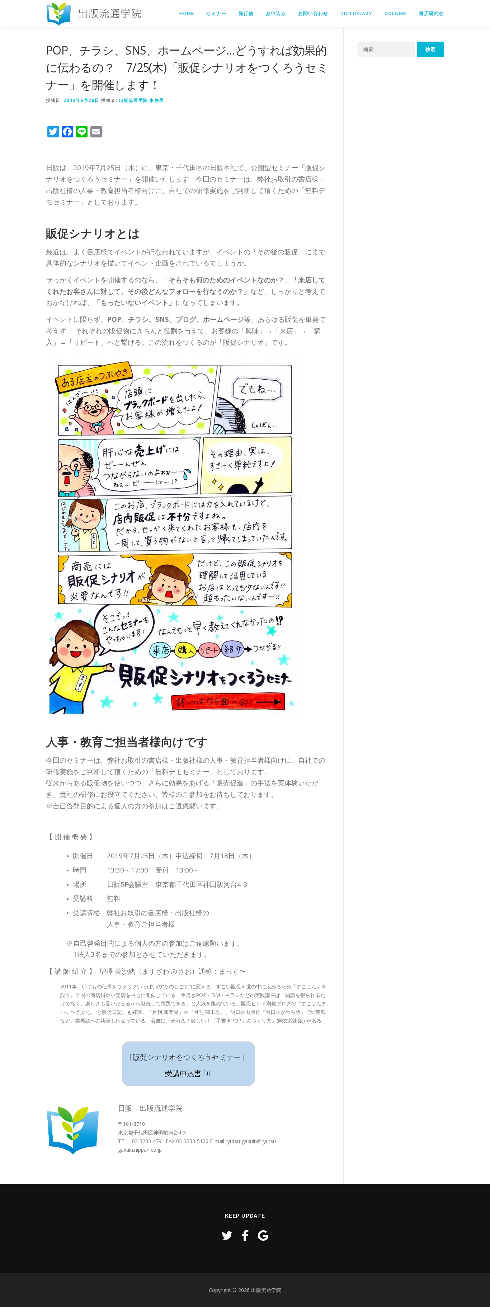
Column (396, 13)
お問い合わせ (313, 13)
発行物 (246, 13)
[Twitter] (227, 1235)
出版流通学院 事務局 (141, 100)
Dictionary (356, 13)
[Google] (263, 1235)
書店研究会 (431, 13)
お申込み (276, 13)
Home (186, 13)
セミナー (216, 13)
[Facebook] (245, 1235)
